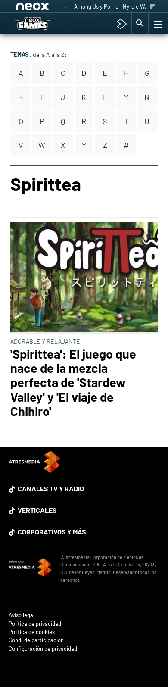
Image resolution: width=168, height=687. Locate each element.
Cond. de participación (36, 640)
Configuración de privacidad (43, 649)
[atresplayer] (121, 23)
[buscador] (140, 23)
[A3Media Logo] (34, 470)
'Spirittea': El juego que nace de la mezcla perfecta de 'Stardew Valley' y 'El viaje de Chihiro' (73, 382)
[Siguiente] (152, 7)
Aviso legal (21, 615)
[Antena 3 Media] (30, 568)
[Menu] (157, 23)
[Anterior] (65, 7)
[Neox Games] (42, 23)
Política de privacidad (35, 624)
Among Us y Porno (96, 6)
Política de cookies (32, 632)
